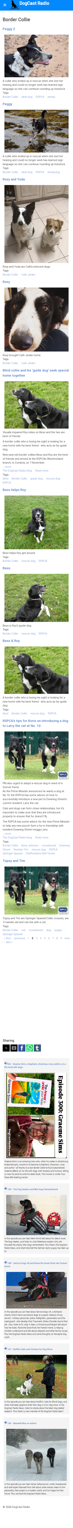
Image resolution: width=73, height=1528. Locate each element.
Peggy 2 (9, 29)
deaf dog (26, 96)
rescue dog (53, 478)
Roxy (6, 282)
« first (7, 938)
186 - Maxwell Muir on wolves (21, 1423)
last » (9, 942)
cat (23, 930)
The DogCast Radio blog (17, 470)
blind (5, 478)
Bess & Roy (11, 641)
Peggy (7, 104)
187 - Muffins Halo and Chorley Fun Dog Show (29, 1349)
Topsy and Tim (14, 861)
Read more (42, 470)
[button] (6, 1048)
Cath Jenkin (28, 274)
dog (48, 930)
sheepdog (53, 172)
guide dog (36, 478)
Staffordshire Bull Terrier (40, 853)
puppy (58, 930)
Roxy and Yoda (14, 179)
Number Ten (21, 849)
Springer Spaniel (13, 853)
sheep (51, 96)
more (8, 466)
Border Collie (10, 96)
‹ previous (19, 938)
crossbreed (49, 845)
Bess (6, 568)
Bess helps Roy (14, 490)
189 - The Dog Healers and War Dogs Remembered (32, 1189)
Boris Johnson (29, 845)
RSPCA (40, 96)
